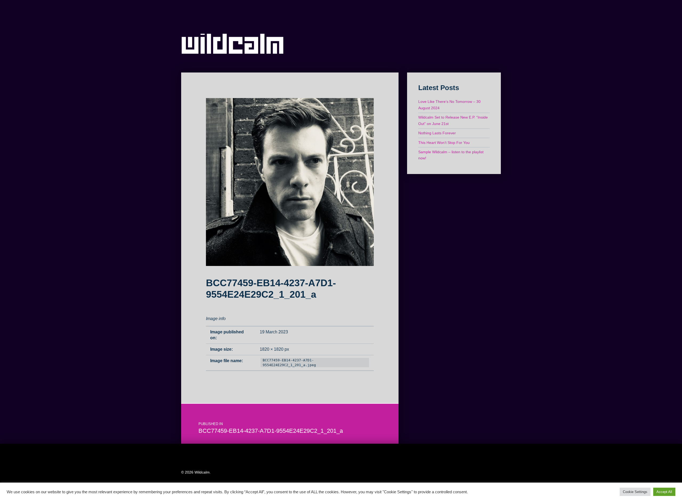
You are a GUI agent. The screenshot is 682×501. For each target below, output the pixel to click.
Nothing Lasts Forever (437, 133)
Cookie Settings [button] (635, 492)
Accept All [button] (664, 492)
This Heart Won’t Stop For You (444, 142)
